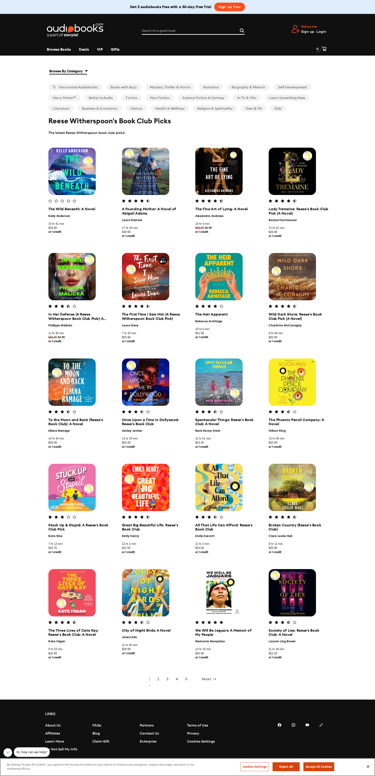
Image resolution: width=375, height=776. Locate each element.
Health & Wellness (169, 108)
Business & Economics (99, 108)
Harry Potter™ (64, 98)
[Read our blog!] (321, 738)
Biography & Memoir (248, 87)
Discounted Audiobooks (78, 87)
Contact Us (149, 733)
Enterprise (148, 741)
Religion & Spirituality (215, 108)
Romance (211, 87)
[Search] (242, 30)
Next (207, 679)
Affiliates (52, 733)
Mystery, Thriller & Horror (170, 87)
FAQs (96, 725)
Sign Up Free (230, 7)
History (136, 108)
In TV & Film (246, 98)
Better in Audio (101, 98)
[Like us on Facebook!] (279, 738)
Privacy (193, 733)
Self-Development (292, 87)
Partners (147, 725)
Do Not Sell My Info (61, 749)
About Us (53, 725)
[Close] (368, 766)
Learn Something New (287, 98)
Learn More (54, 741)
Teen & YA (253, 108)
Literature (61, 108)
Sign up (307, 31)
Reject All (286, 767)
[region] (187, 767)
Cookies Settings (201, 741)
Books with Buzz (123, 87)
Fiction (131, 98)
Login (321, 31)
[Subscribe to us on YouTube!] (307, 738)
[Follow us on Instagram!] (293, 738)
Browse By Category (66, 71)
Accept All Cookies (319, 767)
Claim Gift (100, 741)
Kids (278, 108)
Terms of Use (197, 725)
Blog (96, 733)
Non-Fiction (159, 98)
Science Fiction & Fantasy (203, 98)
